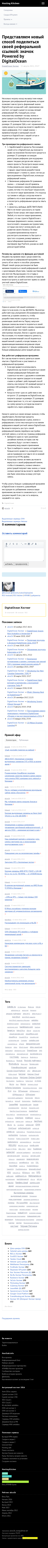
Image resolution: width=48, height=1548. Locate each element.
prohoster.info (34, 1135)
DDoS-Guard (23, 1047)
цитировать (22, 544)
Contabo (24, 1040)
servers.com (35, 1155)
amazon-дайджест (13, 1013)
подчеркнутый (17, 544)
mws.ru (37, 1118)
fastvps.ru (24, 1057)
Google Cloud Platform (16, 1071)
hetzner (22, 1074)
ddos (15, 1047)
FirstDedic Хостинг (17, 1267)
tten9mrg (8, 920)
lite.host (24, 1108)
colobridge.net (13, 1040)
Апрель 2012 (7, 1513)
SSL (37, 1162)
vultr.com (9, 1176)
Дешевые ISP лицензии (11, 1413)
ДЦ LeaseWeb (22, 1202)
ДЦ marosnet (35, 1203)
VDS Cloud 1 (6, 1400)
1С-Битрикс (22, 1007)
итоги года (13, 1209)
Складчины (8, 10)
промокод (9, 1219)
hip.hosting (10, 1081)
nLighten (20, 1125)
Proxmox (11, 1139)
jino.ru (37, 1098)
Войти (4, 1345)
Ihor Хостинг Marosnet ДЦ (20, 1272)
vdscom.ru (16, 1173)
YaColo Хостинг (16, 1280)
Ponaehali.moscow (34, 1132)
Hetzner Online (12, 1077)
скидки (19, 1223)
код (25, 544)
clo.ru (29, 1030)
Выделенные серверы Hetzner (14, 521)
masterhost (33, 1111)
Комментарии (11, 740)
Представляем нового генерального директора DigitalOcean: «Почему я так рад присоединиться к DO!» (26, 713)
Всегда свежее (10, 24)
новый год (22, 1212)
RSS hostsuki (7, 595)
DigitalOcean (9, 503)
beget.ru (11, 1030)
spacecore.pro (33, 1159)
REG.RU (12, 1145)
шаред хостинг (23, 1230)
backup (37, 1027)
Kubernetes (26, 1101)
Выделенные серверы (24, 1192)
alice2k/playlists (26, 593)
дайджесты (35, 595)
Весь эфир (8, 990)
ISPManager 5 (35, 1091)
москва (35, 1209)
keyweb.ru (9, 1101)
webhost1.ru (21, 1176)
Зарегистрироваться (10, 1342)
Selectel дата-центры (19, 1251)
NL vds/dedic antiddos (10, 1405)
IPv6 (14, 1091)
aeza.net (25, 1010)
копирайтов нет (22, 1531)
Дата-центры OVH (17, 1248)
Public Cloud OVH (22, 1139)
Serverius (25, 1156)
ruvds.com (34, 1145)
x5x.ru (33, 1179)
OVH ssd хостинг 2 (9, 1411)
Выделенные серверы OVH (13, 519)
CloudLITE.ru (23, 1037)
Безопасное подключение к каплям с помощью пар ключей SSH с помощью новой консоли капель (26, 661)
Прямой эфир (13, 735)
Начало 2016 (7, 1499)
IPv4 (9, 1091)
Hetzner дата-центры (18, 1261)
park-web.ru (20, 1132)
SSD (32, 1163)
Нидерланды (11, 1213)
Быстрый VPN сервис (10, 1437)
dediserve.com (19, 1051)
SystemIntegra (32, 1166)
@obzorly (15, 593)
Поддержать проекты (11, 1318)
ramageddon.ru (25, 1142)
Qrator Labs (35, 1139)
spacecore (20, 1159)
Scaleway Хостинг (17, 1285)
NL (15, 1125)
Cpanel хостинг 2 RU (9, 1397)
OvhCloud (12, 1128)
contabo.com (34, 1040)
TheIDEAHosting (21, 1169)
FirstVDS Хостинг (16, 1256)
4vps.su (31, 1007)
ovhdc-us (11, 1131)
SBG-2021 (22, 1149)
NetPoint (38, 1121)
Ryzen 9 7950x (11, 1149)
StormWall (13, 1166)
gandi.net (32, 1067)
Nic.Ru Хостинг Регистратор (21, 1275)
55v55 (18, 1533)
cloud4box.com (32, 1034)
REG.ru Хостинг (16, 1253)
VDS (9, 1172)
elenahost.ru (10, 1054)
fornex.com (34, 1064)
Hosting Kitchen (10, 3)
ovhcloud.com (24, 1128)
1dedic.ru (11, 1006)
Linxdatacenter (13, 1108)
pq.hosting (13, 1135)
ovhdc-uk (36, 1128)
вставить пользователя (36, 544)
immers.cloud (33, 1084)
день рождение (15, 1199)
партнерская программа (16, 1216)
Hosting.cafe (6, 1448)
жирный (6, 544)
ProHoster (23, 1135)
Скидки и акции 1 (8, 1439)
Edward (7, 756)
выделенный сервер (19, 1196)
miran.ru (10, 1118)
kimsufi (17, 1101)
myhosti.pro (9, 1121)
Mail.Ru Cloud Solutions (18, 1111)
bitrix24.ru (21, 1030)
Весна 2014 (6, 1505)
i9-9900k (38, 1081)
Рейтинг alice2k (8, 1363)
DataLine (8, 1047)
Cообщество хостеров (11, 1371)
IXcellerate (29, 1098)
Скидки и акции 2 (8, 1442)
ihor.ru (23, 1084)
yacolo (10, 1182)
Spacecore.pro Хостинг (19, 1291)
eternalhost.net (22, 1054)
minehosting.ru (35, 1114)
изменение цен (32, 1206)
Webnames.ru (34, 1175)
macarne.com (34, 1108)
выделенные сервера (32, 1189)
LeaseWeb (13, 1104)
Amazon (33, 1010)
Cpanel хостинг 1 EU (9, 1394)
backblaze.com (26, 1027)
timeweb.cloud (35, 1169)
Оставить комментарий (14, 533)
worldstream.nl (23, 1179)
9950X (38, 1007)
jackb (7, 787)
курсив (10, 544)
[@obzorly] (8, 586)
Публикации (23, 740)
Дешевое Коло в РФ (10, 1422)
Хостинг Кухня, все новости (12, 1453)
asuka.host (36, 1023)
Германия (33, 1196)
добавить (9, 564)
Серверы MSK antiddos (11, 1424)
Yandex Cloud (15, 1259)
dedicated (9, 1051)
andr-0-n (8, 940)
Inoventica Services (30, 1088)
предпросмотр (21, 564)
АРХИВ (27, 595)
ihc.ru (11, 1084)
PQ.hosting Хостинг (17, 1283)
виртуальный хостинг (15, 1189)
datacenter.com (33, 1043)
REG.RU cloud (23, 1145)
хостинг (14, 1226)
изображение (29, 544)
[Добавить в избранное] (12, 508)
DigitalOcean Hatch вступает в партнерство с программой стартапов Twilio (24, 683)
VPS (38, 1172)
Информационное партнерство (14, 1366)
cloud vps (36, 1031)
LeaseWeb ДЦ (16, 1288)
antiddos (34, 1020)
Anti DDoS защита (28, 1017)
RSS (26, 613)
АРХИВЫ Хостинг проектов (12, 1368)
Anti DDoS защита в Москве (19, 1020)
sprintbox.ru (13, 1163)
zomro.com (35, 1182)
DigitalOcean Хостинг (10, 66)
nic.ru (9, 1124)
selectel (10, 1152)
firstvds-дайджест (32, 1060)
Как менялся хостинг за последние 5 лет (18, 1379)
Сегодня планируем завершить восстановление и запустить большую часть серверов (22, 969)
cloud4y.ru (13, 1037)
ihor (17, 1084)
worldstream (10, 1179)
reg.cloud (36, 1142)
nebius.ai (28, 1121)
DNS (40, 1051)
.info (22, 1536)
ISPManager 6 (18, 1094)
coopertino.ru (12, 1044)
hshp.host (29, 1081)
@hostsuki (6, 593)
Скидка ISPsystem (10, 15)
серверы (39, 1220)
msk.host (19, 1117)
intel (40, 1088)
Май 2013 (5, 1507)
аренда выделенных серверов (27, 1186)
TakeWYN (10, 1169)
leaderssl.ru (37, 1101)
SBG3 (29, 1149)
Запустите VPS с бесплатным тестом (19, 862)
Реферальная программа (24, 1220)
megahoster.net (22, 1114)
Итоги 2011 (6, 1516)
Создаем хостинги (9, 1461)
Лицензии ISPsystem (18, 1269)
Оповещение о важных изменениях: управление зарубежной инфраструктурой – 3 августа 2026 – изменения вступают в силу (24, 827)
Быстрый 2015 (7, 1502)
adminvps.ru (15, 1010)
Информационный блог (11, 1360)
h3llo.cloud (12, 1074)
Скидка (11, 1223)
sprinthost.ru (24, 1162)
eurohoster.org (36, 1054)
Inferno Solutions (13, 1087)
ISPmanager (23, 1091)
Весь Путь (5, 1497)
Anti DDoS (16, 1017)
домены (11, 1202)
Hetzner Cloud (33, 1074)
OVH (37, 1124)
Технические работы (31, 1223)
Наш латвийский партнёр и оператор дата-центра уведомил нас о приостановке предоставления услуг (22, 842)
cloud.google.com (16, 1034)
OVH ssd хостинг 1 (9, 1408)
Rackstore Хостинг (17, 1277)
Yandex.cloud (21, 1182)
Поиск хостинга (8, 1450)
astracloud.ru (25, 1024)
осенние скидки (35, 1213)
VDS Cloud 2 (6, 1403)
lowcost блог (7, 1445)
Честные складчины (10, 1416)
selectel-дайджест (24, 1152)
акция (11, 1186)
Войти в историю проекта (12, 1374)
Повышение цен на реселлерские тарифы (22, 853)
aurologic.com (12, 1027)
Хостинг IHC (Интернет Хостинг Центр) (25, 1299)
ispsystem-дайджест (15, 1098)
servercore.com (13, 1155)
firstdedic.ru (10, 1061)
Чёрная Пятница (28, 1226)
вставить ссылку (32, 544)
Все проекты (7, 1357)
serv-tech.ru (36, 1152)
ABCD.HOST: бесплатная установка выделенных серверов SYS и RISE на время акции (23, 761)
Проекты (7, 19)
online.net (30, 1125)
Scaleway (37, 1148)
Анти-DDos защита (9, 1391)
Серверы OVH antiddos (10, 1419)
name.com (20, 1121)
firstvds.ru (14, 1063)
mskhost (29, 1117)
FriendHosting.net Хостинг (20, 1296)
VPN (33, 1173)
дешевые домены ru (31, 1199)
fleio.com (24, 1064)
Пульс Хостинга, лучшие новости (14, 1456)
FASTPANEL (14, 1057)
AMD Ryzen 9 (36, 1014)
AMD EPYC (26, 1014)
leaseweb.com (25, 1104)
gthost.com (36, 1071)
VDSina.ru (26, 1172)
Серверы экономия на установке (14, 1458)
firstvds (19, 1060)
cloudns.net (34, 1037)
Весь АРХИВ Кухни (9, 1484)
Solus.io (12, 1159)
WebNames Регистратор (20, 1264)
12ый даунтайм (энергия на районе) (19, 750)
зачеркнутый (13, 544)
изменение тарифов (17, 1206)
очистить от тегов (6, 546)
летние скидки (25, 1209)
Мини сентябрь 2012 (10, 1510)
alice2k (7, 508)
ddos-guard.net (36, 1047)
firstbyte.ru (34, 1057)
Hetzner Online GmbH (31, 1077)
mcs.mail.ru (10, 1114)
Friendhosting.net (19, 1067)
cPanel (21, 1044)
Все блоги (8, 1306)
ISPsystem (30, 1094)
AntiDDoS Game (13, 1024)
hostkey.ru (20, 1081)
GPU (28, 1071)
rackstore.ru (12, 1141)
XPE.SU (39, 1179)
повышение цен (33, 1216)
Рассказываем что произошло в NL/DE (20, 923)
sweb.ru (22, 1166)
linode (35, 1104)
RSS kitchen (18, 595)
